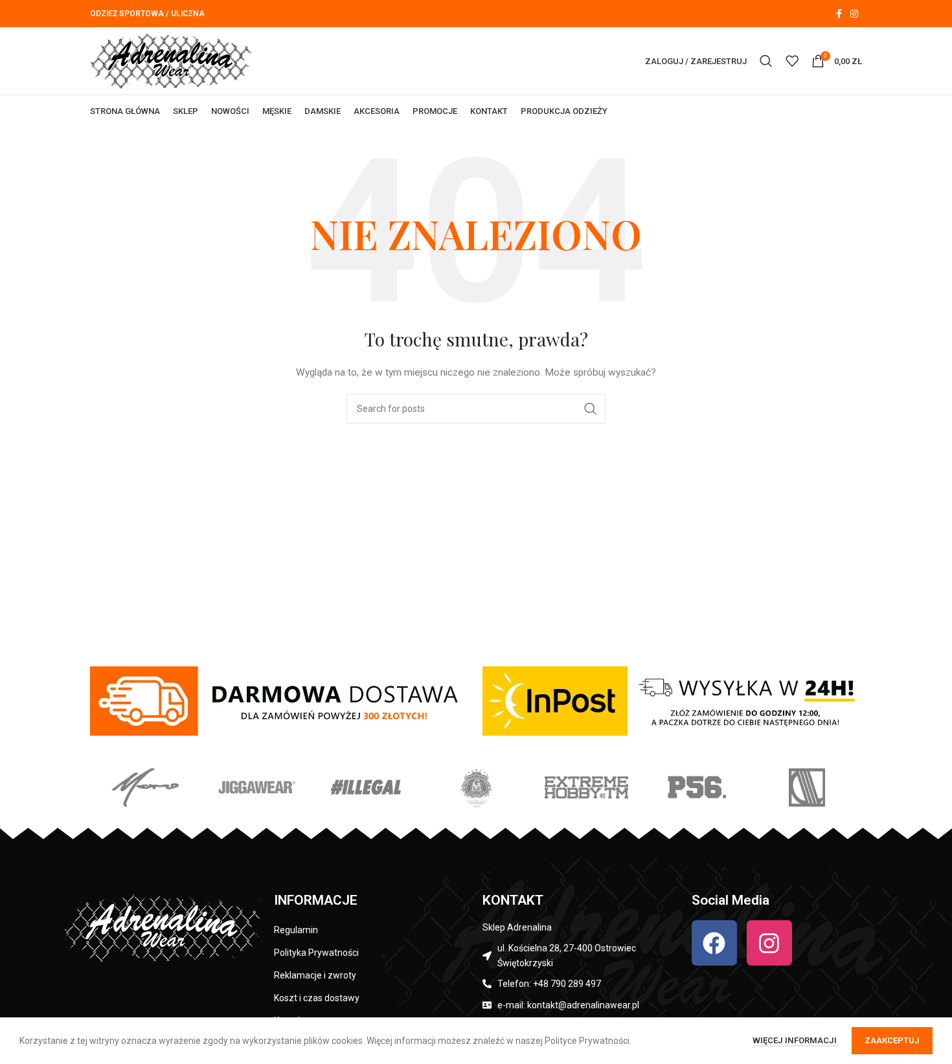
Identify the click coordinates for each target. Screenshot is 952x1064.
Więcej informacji (796, 1040)
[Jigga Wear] (255, 787)
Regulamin (296, 930)
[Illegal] (366, 787)
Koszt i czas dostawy (316, 998)
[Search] (766, 61)
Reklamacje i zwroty (315, 975)
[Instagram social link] (854, 14)
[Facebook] (714, 943)
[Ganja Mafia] (476, 787)
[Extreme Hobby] (586, 787)
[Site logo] (171, 60)
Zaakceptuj (892, 1040)
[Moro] (145, 787)
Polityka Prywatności (316, 952)
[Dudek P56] (696, 787)
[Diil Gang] (807, 787)
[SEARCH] (591, 409)
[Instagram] (769, 943)
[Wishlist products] (792, 61)
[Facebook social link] (838, 14)
